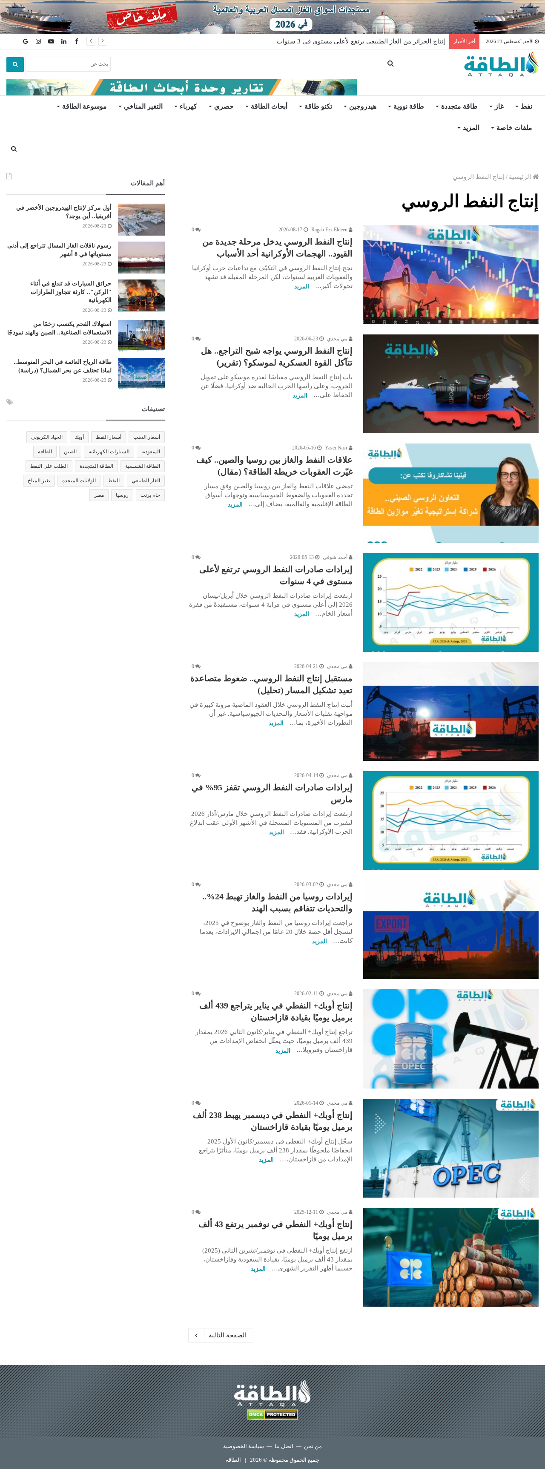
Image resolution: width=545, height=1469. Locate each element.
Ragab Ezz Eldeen (330, 230)
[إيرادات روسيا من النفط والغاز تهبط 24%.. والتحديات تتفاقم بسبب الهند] (451, 929)
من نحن (313, 1446)
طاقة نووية (408, 106)
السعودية (150, 452)
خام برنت (150, 495)
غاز (499, 106)
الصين (70, 452)
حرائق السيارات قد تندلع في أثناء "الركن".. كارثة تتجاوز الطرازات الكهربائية (71, 291)
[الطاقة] (501, 64)
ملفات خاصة (514, 127)
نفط (526, 106)
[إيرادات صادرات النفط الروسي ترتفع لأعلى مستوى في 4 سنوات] (451, 602)
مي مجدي (338, 339)
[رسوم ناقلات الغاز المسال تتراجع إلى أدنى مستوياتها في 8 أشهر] (141, 258)
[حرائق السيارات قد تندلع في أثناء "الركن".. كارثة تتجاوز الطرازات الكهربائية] (141, 295)
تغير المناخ (39, 481)
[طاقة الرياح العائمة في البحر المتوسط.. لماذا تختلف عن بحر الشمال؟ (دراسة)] (141, 374)
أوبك (79, 437)
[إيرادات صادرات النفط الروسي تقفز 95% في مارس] (451, 820)
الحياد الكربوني (47, 437)
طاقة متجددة (459, 106)
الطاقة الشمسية (142, 466)
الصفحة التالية (228, 1335)
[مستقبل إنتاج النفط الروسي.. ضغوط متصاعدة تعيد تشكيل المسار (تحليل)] (451, 711)
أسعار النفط (108, 437)
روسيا (122, 495)
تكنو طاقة (318, 106)
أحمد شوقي (336, 557)
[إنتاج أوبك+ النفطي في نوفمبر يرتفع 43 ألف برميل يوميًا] (451, 1257)
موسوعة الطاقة (84, 106)
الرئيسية (521, 176)
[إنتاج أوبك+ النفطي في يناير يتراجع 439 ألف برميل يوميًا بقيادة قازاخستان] (451, 1038)
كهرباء (188, 106)
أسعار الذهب (146, 437)
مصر (99, 495)
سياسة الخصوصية (243, 1446)
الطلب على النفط (49, 466)
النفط (114, 481)
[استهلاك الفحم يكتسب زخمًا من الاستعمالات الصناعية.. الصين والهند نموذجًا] (141, 336)
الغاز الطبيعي (146, 481)
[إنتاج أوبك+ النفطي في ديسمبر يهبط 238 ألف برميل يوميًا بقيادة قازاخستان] (451, 1148)
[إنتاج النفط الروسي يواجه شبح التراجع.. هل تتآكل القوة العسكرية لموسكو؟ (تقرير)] (451, 383)
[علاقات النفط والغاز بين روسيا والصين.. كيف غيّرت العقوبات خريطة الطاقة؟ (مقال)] (451, 493)
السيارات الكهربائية (109, 452)
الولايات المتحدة (79, 481)
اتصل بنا (284, 1446)
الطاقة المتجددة (96, 466)
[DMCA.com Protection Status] (272, 1416)
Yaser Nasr (337, 448)
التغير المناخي (143, 106)
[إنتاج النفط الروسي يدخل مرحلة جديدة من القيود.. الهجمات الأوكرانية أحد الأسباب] (451, 274)
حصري (224, 106)
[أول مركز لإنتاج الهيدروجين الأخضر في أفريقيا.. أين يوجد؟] (141, 220)
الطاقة (45, 452)
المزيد (471, 127)
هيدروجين (362, 106)
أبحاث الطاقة (269, 106)
